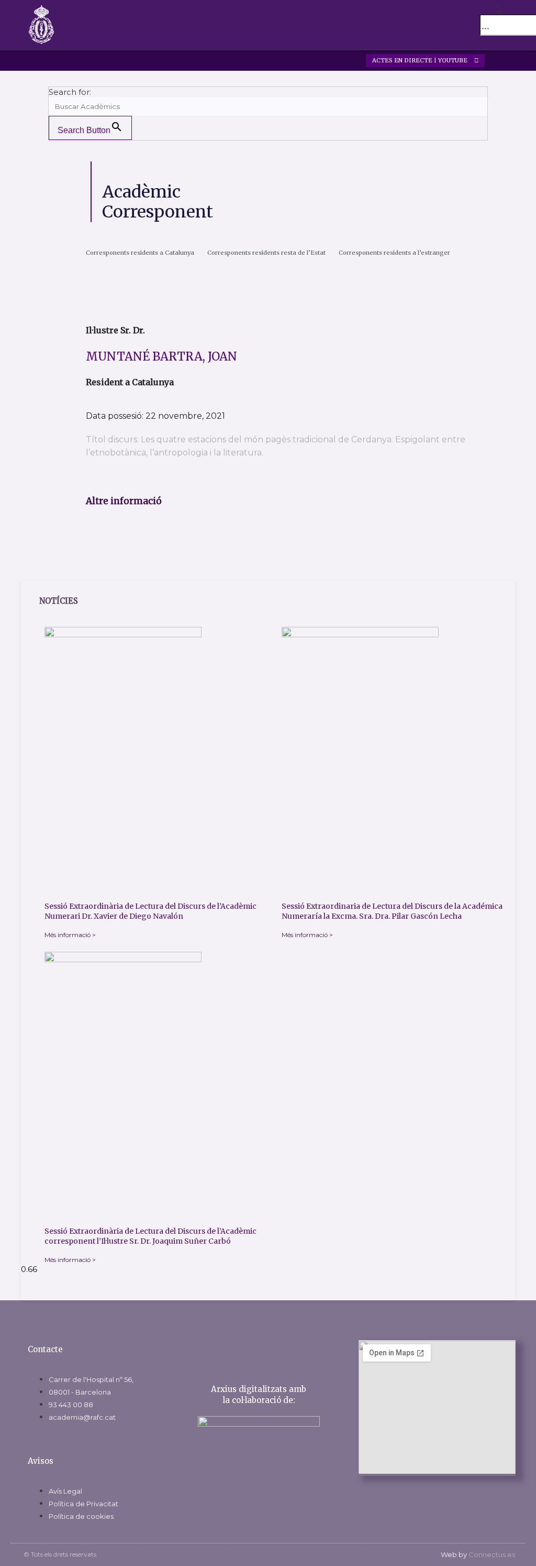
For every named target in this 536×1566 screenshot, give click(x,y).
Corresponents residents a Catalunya (140, 252)
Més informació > (70, 935)
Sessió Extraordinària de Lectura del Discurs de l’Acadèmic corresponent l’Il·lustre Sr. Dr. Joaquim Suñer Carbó (150, 1236)
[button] (447, 25)
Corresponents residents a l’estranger (394, 252)
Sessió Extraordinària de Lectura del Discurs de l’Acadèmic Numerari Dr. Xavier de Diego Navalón (150, 911)
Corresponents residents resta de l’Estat (266, 252)
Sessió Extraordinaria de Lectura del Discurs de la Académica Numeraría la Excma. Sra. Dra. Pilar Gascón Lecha (392, 911)
